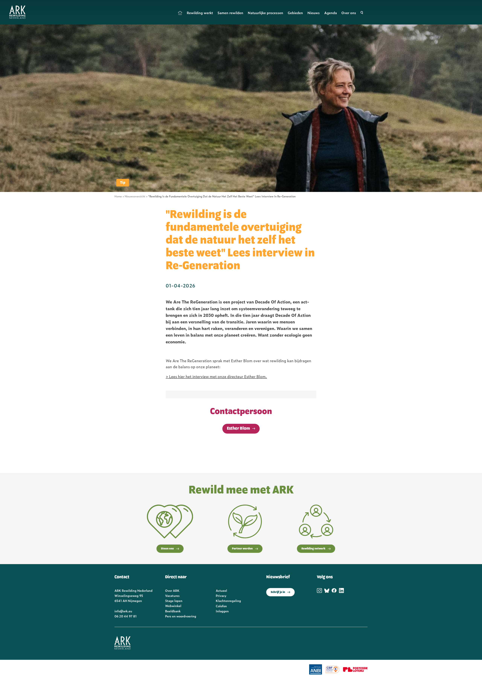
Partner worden (242, 548)
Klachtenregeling (228, 600)
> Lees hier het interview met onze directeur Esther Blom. (216, 376)
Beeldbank (173, 611)
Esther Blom (238, 428)
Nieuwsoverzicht (135, 196)
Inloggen (222, 611)
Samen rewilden (230, 12)
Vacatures (172, 595)
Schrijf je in (278, 592)
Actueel (221, 590)
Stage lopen (173, 600)
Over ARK (172, 590)
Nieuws (313, 12)
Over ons (348, 12)
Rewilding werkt (200, 12)
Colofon (221, 606)
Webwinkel (173, 605)
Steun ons (167, 548)
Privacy (221, 595)
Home (180, 12)
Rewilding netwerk (313, 548)
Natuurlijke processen (265, 12)
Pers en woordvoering (180, 616)
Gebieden (295, 12)
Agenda (330, 12)
